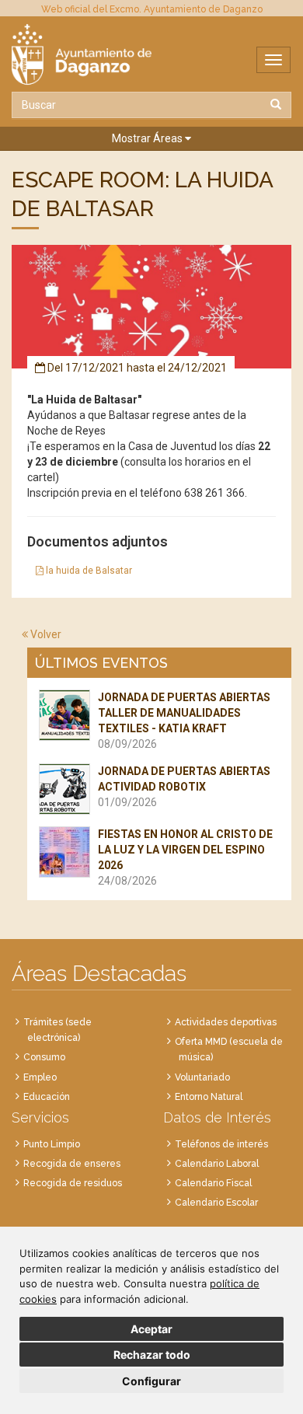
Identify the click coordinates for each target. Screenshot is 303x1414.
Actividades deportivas (226, 1022)
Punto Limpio (51, 1144)
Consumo (44, 1057)
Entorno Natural (208, 1096)
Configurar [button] (151, 1381)
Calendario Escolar (216, 1202)
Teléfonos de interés (221, 1144)
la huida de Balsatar (88, 570)
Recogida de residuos (72, 1183)
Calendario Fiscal (213, 1183)
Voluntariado (202, 1077)
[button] (151, 139)
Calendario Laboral (217, 1163)
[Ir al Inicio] (151, 55)
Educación (46, 1096)
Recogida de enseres (71, 1163)
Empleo (40, 1077)
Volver (44, 634)
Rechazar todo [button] (151, 1354)
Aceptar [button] (151, 1328)
